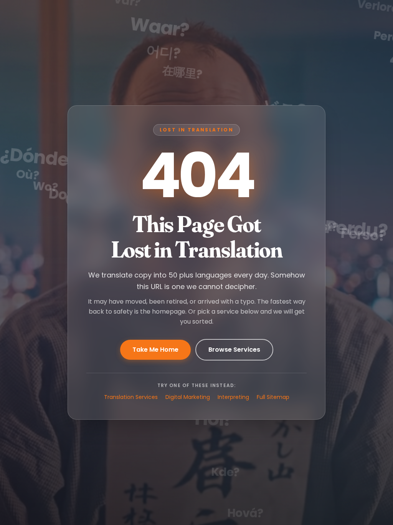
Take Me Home (155, 349)
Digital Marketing (187, 397)
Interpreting (233, 397)
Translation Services (131, 397)
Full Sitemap (273, 397)
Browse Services (234, 349)
